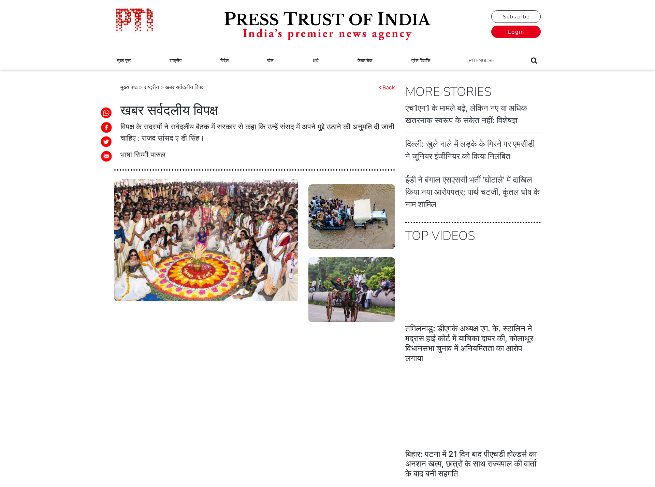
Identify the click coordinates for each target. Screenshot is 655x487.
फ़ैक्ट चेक (365, 61)
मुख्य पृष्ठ (124, 61)
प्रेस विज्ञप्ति (420, 61)
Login (516, 31)
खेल (270, 61)
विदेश (224, 61)
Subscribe (516, 16)
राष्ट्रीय (175, 61)
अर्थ (315, 61)
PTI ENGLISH (482, 61)
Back (388, 87)
